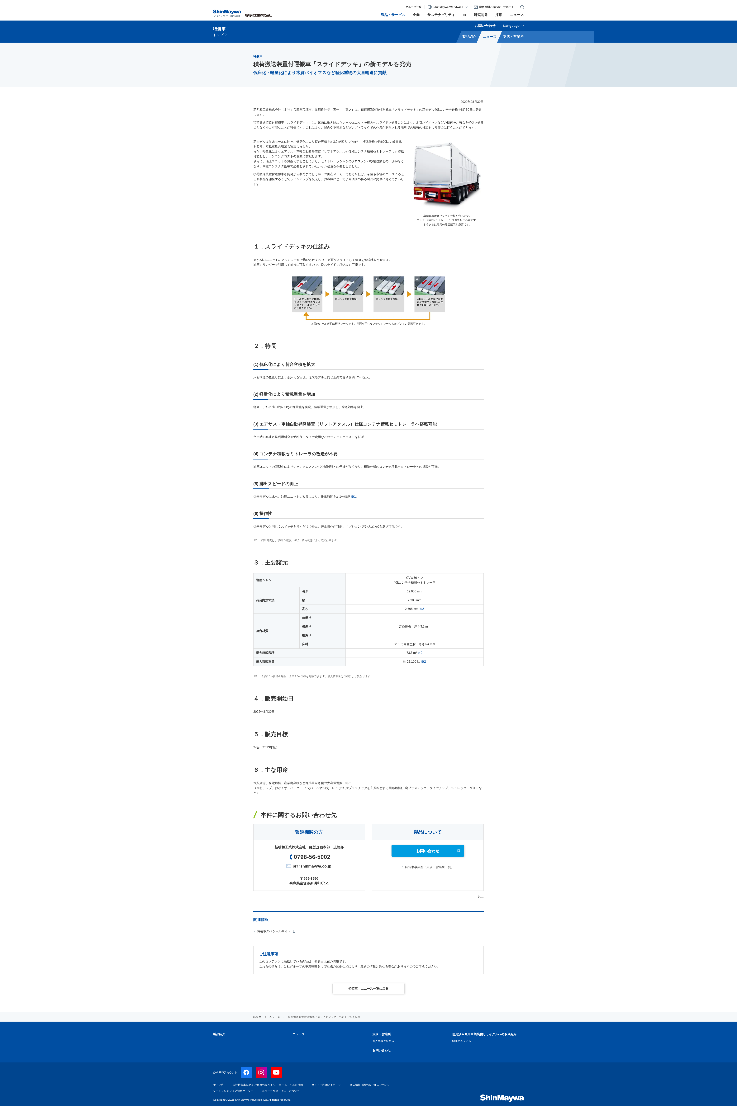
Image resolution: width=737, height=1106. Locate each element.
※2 (421, 608)
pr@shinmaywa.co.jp (312, 866)
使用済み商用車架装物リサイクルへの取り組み (484, 1034)
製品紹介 (219, 1034)
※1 (353, 496)
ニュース (299, 1034)
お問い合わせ (382, 1050)
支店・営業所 (382, 1034)
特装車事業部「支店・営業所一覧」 (429, 867)
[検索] (520, 6)
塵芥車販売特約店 (383, 1040)
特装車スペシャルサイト (274, 931)
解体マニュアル (461, 1040)
